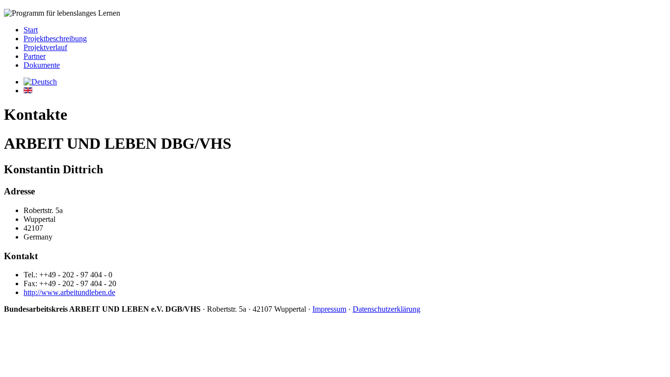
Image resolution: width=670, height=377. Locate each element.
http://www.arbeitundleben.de (69, 292)
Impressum (329, 309)
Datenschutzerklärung (386, 309)
